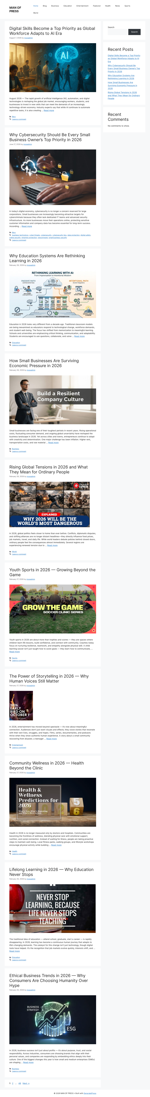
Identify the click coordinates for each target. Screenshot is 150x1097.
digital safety (86, 235)
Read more (49, 110)
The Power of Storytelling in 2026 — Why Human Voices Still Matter (49, 678)
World (35, 13)
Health (108, 6)
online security (15, 238)
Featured (96, 6)
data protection (74, 235)
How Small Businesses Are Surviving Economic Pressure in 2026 (44, 363)
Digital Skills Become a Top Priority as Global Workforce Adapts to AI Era (52, 31)
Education (68, 6)
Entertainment (82, 6)
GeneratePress (90, 1093)
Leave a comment (19, 119)
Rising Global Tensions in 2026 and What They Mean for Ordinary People (48, 469)
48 (19, 1083)
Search (111, 27)
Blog (45, 6)
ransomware (43, 238)
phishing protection (29, 238)
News (117, 6)
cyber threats (34, 235)
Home (35, 6)
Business (55, 6)
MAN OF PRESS (15, 9)
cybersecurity (46, 235)
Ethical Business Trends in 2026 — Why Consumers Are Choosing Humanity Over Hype (48, 980)
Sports (127, 6)
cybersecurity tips (59, 235)
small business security (58, 238)
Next (26, 1083)
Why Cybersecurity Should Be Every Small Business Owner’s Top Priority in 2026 (49, 137)
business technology (20, 235)
